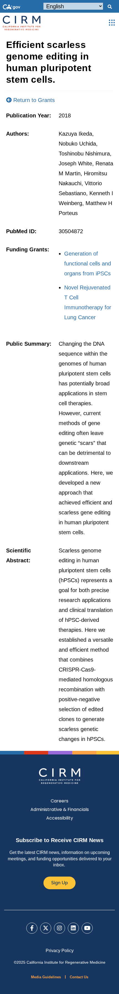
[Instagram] (59, 928)
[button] (109, 7)
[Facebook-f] (31, 928)
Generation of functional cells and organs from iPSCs (87, 263)
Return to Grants (33, 100)
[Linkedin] (73, 928)
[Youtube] (87, 928)
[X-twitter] (45, 928)
